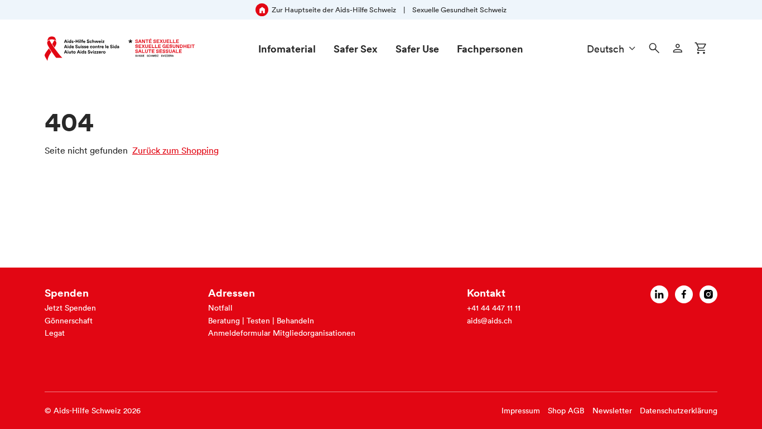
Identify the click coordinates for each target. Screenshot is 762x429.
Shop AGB (566, 411)
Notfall (220, 308)
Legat (55, 333)
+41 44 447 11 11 (493, 308)
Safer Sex (356, 48)
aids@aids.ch (489, 321)
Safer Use (417, 48)
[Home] (120, 48)
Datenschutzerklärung (678, 411)
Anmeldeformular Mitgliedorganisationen (281, 333)
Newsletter (612, 411)
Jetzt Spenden (70, 308)
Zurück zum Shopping (175, 150)
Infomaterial (287, 48)
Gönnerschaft (69, 321)
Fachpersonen (490, 48)
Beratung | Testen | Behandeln (261, 321)
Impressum (520, 411)
